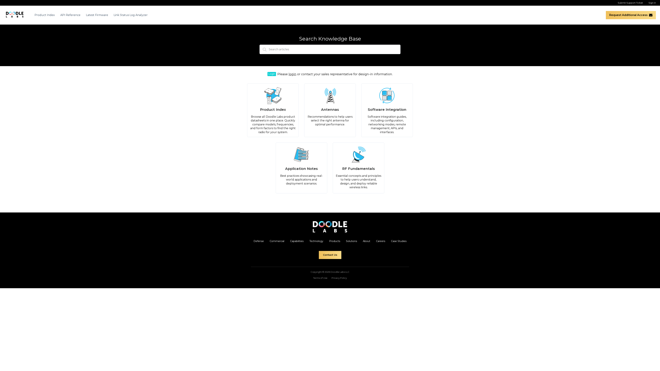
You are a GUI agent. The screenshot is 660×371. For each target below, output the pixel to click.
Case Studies (398, 241)
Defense (259, 241)
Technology (316, 241)
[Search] (263, 50)
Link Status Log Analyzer (131, 15)
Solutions (351, 241)
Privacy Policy (339, 278)
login (292, 74)
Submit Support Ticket (630, 2)
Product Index (45, 15)
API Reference (70, 15)
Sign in (652, 2)
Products (334, 241)
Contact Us (330, 254)
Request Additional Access (628, 15)
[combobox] (330, 49)
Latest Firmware (97, 15)
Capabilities (297, 241)
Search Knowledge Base (330, 39)
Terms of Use (320, 278)
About (366, 241)
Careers (380, 241)
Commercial (277, 241)
